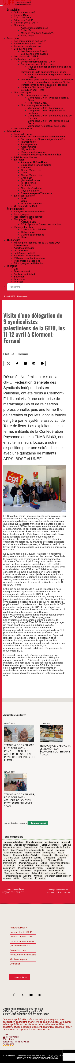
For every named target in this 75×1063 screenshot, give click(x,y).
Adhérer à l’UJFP (18, 928)
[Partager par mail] (34, 363)
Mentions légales (18, 959)
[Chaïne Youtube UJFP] (31, 995)
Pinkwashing (42, 865)
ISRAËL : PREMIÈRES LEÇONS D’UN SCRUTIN (13, 891)
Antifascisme (51, 842)
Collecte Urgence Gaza (21, 936)
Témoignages (22, 296)
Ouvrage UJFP (25, 865)
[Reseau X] (22, 995)
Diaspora (60, 850)
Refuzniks (26, 870)
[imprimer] (42, 363)
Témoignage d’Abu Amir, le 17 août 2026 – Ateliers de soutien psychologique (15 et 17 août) (19, 800)
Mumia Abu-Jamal (28, 863)
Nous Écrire (8, 1044)
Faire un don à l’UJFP (21, 932)
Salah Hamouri (56, 870)
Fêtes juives (49, 853)
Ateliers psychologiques (26, 845)
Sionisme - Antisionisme (16, 873)
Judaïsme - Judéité (31, 858)
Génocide (47, 855)
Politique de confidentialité (23, 955)
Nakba (43, 863)
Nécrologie (9, 865)
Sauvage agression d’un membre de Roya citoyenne (59, 892)
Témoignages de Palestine (17, 876)
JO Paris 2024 (11, 858)
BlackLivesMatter (50, 845)
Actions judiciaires (13, 842)
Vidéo (16, 878)
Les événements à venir (22, 941)
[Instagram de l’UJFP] (40, 995)
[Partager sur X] (8, 363)
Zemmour (27, 878)
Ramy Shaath (11, 870)
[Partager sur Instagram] (25, 363)
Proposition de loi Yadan (30, 868)
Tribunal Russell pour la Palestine (49, 873)
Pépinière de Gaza (55, 868)
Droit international (13, 853)
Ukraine (38, 876)
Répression (40, 870)
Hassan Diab (61, 855)
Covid (49, 850)
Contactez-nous (18, 950)
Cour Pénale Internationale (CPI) (27, 850)
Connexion (15, 964)
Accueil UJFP (9, 296)
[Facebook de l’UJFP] (14, 995)
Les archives (20, 977)
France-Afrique (32, 853)
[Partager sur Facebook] (17, 363)
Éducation (40, 878)
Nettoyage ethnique (60, 863)
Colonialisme (30, 847)
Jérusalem (49, 858)
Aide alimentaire (34, 842)
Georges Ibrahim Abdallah (26, 855)
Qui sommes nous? (19, 945)
